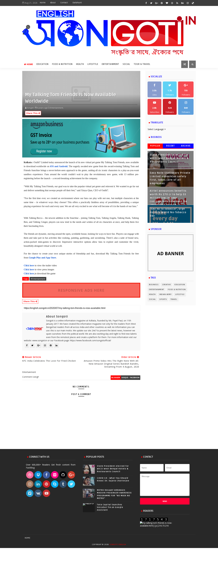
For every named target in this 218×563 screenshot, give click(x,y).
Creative (166, 285)
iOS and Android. (59, 166)
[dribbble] (172, 3)
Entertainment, (56, 107)
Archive (186, 146)
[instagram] (187, 3)
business (154, 285)
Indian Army (165, 294)
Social (126, 64)
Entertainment (110, 64)
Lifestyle (92, 64)
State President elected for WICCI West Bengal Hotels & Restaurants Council (169, 158)
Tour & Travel (142, 64)
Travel (174, 299)
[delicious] (193, 3)
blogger (115, 377)
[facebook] (146, 3)
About (53, 2)
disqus (124, 377)
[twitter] (151, 3)
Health (80, 64)
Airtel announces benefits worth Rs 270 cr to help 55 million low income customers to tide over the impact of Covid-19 (168, 197)
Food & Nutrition (62, 64)
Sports (163, 299)
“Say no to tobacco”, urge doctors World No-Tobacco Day (168, 212)
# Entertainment (38, 278)
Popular (155, 146)
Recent (170, 146)
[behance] (182, 3)
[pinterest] (161, 3)
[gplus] (156, 3)
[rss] (177, 3)
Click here (29, 265)
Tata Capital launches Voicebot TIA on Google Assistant (110, 507)
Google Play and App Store (42, 257)
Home (43, 2)
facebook (135, 377)
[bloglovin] (167, 3)
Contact (64, 2)
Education (42, 64)
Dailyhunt (77, 2)
